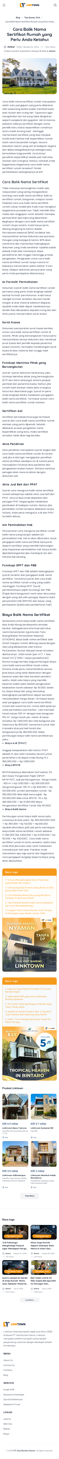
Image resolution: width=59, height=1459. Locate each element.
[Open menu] (4, 5)
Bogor (6, 1433)
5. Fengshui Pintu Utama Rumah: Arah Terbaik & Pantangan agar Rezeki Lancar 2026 (28, 912)
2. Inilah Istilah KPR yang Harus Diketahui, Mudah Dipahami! (26, 998)
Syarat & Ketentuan (13, 1399)
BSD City (7, 1424)
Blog (18, 17)
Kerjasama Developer (13, 1394)
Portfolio (7, 1370)
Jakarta (7, 1419)
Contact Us (9, 1365)
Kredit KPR (8, 1389)
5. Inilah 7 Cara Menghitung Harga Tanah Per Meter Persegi (28, 1021)
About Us (8, 1360)
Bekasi (6, 1428)
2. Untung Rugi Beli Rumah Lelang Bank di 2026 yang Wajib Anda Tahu (29, 889)
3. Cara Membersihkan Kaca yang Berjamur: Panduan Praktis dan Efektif (28, 897)
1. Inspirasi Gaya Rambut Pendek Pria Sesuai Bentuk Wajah (28, 990)
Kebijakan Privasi (11, 1404)
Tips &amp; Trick (32, 17)
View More (29, 1196)
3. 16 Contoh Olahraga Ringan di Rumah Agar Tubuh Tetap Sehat (28, 1005)
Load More (29, 1300)
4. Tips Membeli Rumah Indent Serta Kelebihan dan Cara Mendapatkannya (29, 904)
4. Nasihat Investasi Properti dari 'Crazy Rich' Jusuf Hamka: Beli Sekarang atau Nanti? (28, 1013)
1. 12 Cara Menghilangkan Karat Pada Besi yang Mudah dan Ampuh (27, 881)
